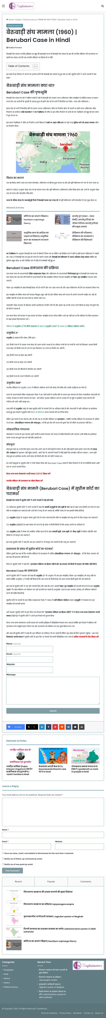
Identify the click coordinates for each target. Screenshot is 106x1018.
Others (7, 983)
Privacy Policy (65, 1013)
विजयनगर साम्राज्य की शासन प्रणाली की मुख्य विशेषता (48, 891)
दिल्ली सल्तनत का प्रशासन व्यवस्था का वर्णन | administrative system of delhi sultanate (52, 994)
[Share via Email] (75, 727)
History (7, 978)
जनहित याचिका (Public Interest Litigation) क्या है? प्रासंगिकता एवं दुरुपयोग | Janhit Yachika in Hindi (19, 770)
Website (10, 664)
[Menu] (3, 7)
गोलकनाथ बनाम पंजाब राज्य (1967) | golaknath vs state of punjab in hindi (84, 769)
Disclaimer (77, 1013)
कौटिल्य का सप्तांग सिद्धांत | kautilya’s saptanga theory (36, 220)
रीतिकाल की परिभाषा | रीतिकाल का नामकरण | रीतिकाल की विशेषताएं (83, 236)
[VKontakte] (68, 727)
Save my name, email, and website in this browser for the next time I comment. (39, 853)
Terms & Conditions (49, 1013)
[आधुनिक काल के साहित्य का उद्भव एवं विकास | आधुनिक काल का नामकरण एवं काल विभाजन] (14, 236)
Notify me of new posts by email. (18, 864)
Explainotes (42, 1008)
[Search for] (102, 7)
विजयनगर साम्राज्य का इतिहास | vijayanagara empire (49, 904)
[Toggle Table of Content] (34, 66)
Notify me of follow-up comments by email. (23, 859)
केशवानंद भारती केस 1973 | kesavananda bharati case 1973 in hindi (52, 769)
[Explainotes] (21, 6)
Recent (18, 881)
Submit (53, 711)
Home (11, 19)
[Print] (81, 727)
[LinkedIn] (42, 727)
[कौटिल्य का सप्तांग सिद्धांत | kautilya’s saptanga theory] (14, 219)
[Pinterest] (55, 727)
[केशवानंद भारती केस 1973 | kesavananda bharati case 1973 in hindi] (53, 756)
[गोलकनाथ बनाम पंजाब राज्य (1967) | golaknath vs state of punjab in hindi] (85, 756)
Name (13, 643)
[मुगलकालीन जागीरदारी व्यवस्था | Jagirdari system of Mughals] (14, 920)
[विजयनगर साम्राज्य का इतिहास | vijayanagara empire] (14, 908)
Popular (51, 881)
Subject (18, 19)
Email (13, 654)
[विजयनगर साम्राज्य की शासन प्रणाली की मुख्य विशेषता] (14, 895)
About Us (99, 1013)
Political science (30, 19)
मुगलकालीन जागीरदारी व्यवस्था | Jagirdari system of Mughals (53, 916)
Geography (9, 970)
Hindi (6, 974)
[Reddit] (62, 727)
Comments (85, 881)
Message (11, 674)
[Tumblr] (48, 727)
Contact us (88, 1013)
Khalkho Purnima (15, 48)
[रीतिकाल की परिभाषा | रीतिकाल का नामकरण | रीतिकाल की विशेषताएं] (62, 236)
